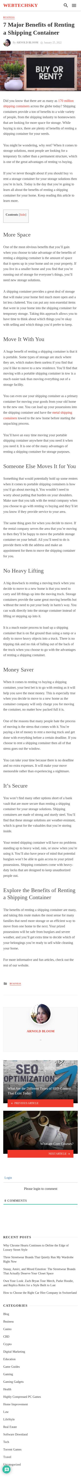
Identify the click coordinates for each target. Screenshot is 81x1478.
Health (7, 1389)
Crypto (7, 1344)
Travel (7, 1457)
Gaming (8, 1374)
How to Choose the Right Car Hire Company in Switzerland (40, 1292)
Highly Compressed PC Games (22, 1396)
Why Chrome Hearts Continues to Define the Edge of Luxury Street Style (36, 1247)
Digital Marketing (14, 1351)
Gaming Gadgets (13, 1381)
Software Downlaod (15, 1434)
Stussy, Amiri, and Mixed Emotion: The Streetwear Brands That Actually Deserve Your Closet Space (39, 1271)
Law (6, 1411)
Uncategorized (12, 1464)
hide (22, 214)
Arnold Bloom (27, 42)
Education (9, 1359)
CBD (6, 1336)
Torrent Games (12, 1449)
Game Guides (11, 1366)
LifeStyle (9, 1419)
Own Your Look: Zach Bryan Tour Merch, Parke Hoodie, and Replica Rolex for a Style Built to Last (38, 1283)
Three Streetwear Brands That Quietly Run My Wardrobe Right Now (38, 1259)
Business (9, 17)
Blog (6, 1314)
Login (8, 1177)
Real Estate (10, 1427)
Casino (7, 1329)
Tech (6, 1442)
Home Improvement (15, 1404)
